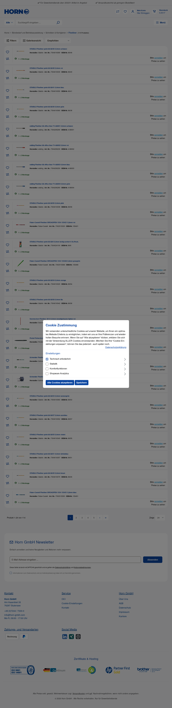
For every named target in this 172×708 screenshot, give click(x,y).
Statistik (53, 363)
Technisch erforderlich (60, 358)
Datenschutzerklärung (115, 347)
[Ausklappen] (125, 359)
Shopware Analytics (59, 373)
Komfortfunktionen (58, 368)
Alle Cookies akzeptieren (60, 382)
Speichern (81, 382)
